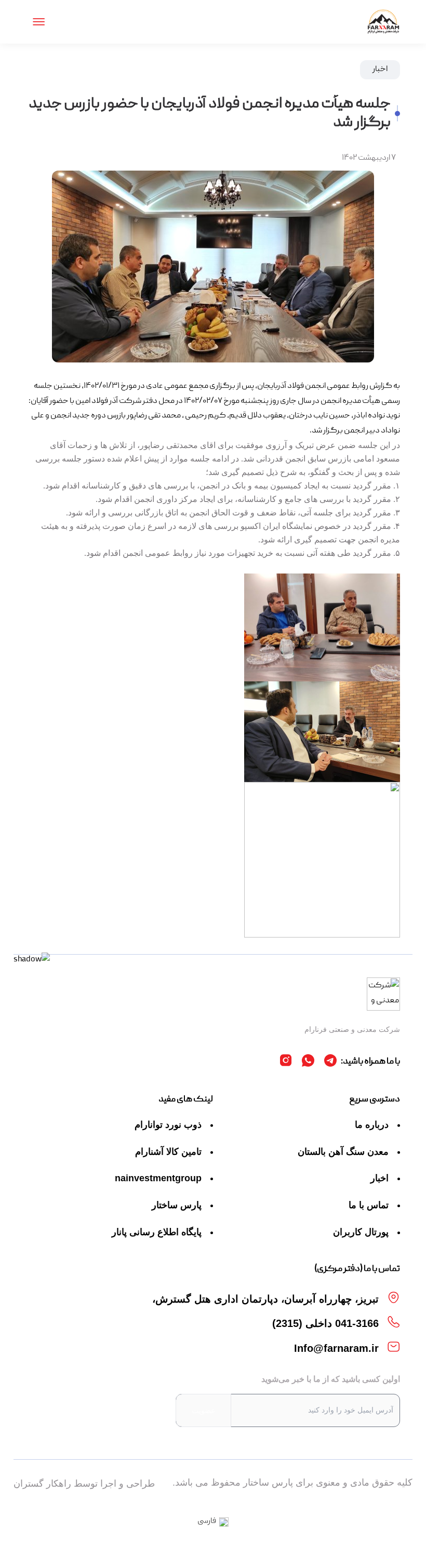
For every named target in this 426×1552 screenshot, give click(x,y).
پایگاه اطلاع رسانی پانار (157, 1232)
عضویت (203, 1410)
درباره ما (372, 1125)
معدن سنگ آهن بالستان (343, 1151)
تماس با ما (369, 1205)
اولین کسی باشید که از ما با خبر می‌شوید (330, 1379)
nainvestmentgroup (158, 1178)
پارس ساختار (177, 1205)
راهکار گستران (42, 1483)
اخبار (379, 1178)
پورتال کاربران (361, 1232)
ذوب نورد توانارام (168, 1125)
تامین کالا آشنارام (168, 1151)
